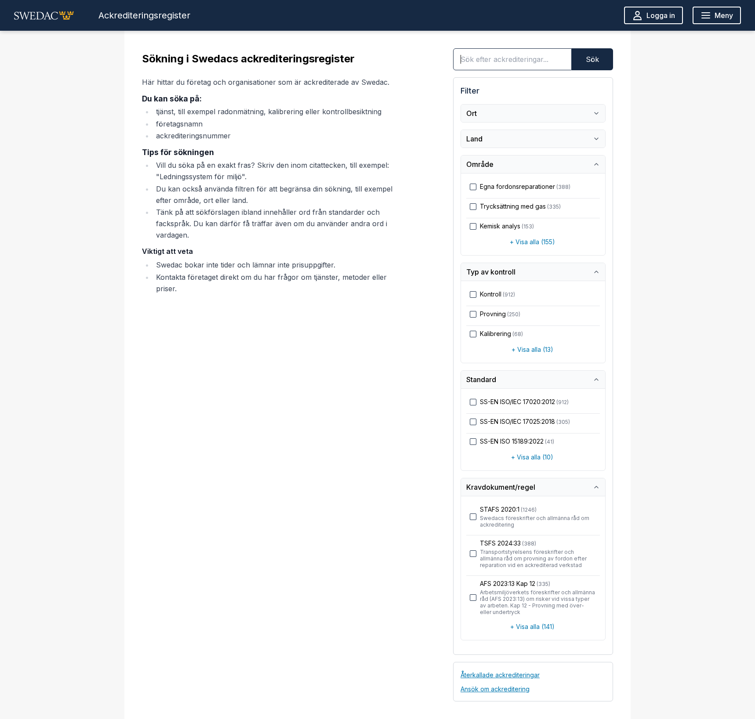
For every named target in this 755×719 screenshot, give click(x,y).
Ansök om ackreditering (495, 689)
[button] (44, 15)
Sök (592, 59)
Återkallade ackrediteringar (500, 675)
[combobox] (512, 59)
